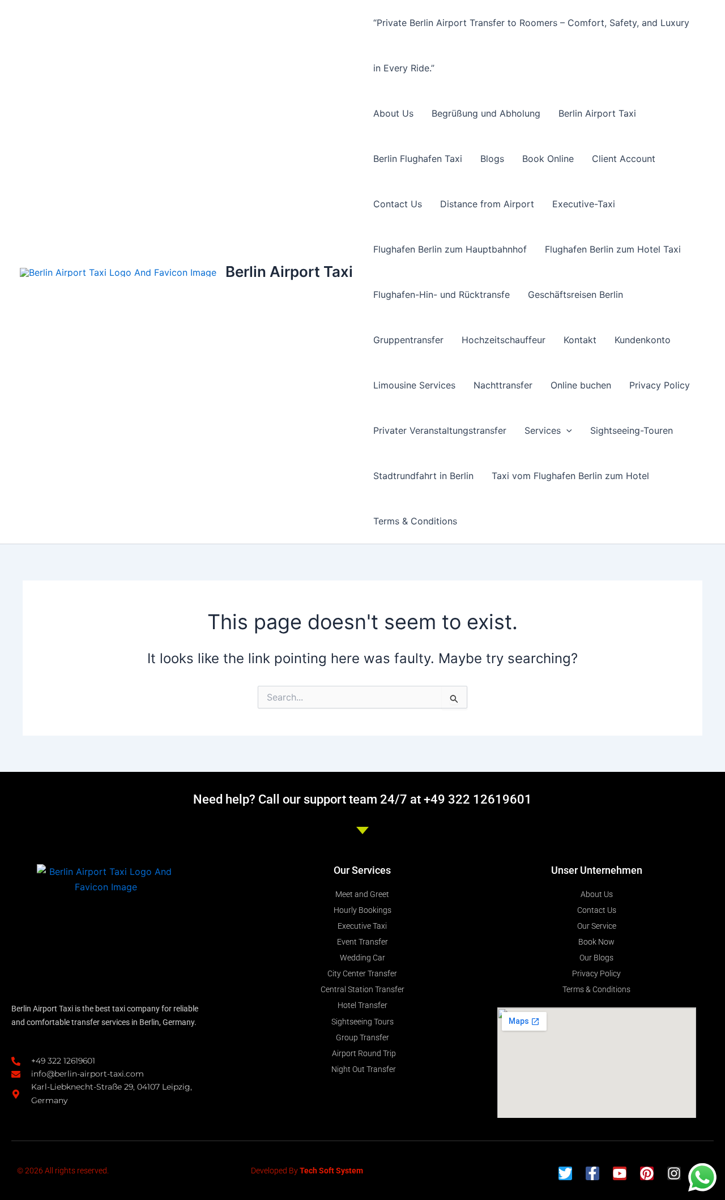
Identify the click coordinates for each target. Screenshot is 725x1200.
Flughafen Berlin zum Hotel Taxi (613, 249)
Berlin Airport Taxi (289, 271)
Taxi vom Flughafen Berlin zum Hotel (570, 475)
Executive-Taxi (583, 204)
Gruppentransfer (408, 339)
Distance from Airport (487, 204)
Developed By (307, 1170)
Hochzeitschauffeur (503, 339)
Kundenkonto (643, 339)
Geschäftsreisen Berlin (575, 294)
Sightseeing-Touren (631, 430)
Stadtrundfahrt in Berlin (423, 475)
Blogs (492, 158)
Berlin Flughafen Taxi (417, 158)
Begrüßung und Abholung (486, 113)
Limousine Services (414, 385)
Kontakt (580, 339)
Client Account (623, 158)
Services (542, 430)
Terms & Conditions (415, 521)
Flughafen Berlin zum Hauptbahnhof (450, 249)
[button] (566, 430)
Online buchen (581, 385)
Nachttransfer (503, 385)
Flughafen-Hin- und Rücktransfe (441, 294)
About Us (393, 113)
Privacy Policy (659, 385)
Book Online (548, 158)
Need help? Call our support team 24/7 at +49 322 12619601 (362, 799)
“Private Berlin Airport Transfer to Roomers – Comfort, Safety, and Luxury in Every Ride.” (531, 45)
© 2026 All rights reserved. (63, 1170)
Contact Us (397, 204)
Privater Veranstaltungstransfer (439, 430)
